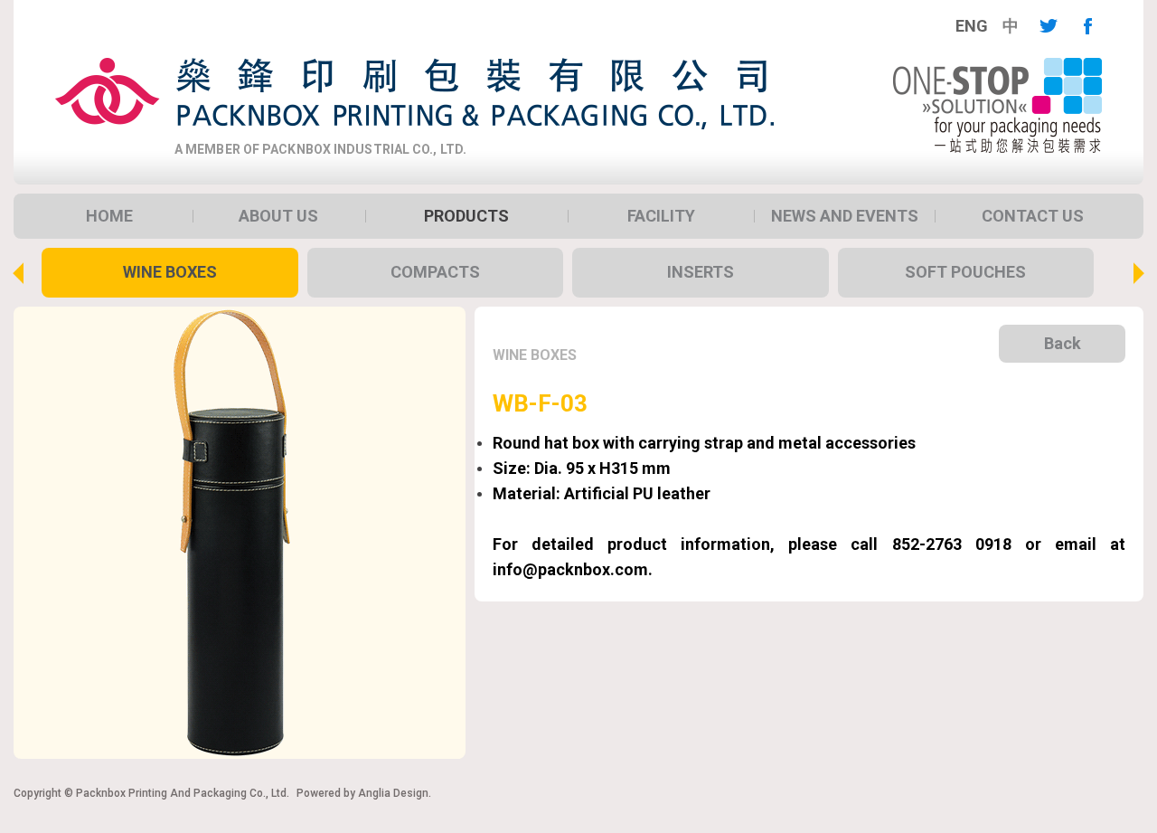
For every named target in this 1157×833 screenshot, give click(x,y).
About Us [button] (278, 216)
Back (1062, 343)
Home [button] (109, 216)
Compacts (435, 271)
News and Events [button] (844, 216)
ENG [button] (971, 26)
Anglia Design (393, 793)
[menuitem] (971, 26)
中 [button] (1010, 26)
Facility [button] (661, 216)
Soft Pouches (965, 271)
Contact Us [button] (1033, 216)
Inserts (700, 271)
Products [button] (466, 216)
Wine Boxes (170, 271)
